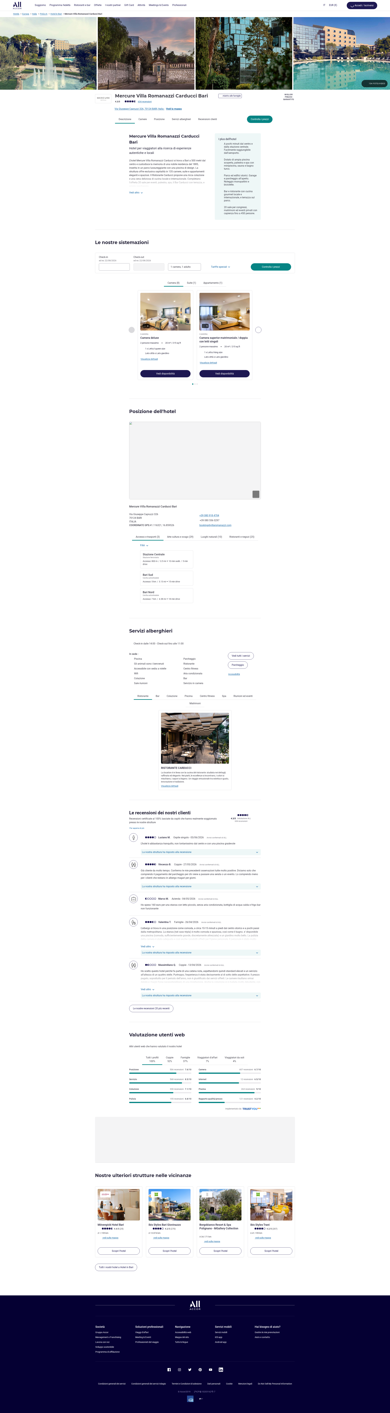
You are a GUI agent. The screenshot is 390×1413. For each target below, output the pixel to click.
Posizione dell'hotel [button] (152, 411)
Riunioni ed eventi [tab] (243, 696)
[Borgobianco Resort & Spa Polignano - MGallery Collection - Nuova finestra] (220, 1205)
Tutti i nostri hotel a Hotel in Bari (116, 1267)
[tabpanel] (195, 338)
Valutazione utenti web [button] (157, 1035)
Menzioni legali (245, 1383)
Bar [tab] (157, 696)
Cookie (229, 1383)
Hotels (16, 14)
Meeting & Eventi (143, 1337)
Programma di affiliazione (107, 1352)
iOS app (218, 1337)
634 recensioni (145, 101)
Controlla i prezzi (260, 119)
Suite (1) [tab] (191, 282)
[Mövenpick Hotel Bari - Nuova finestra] (119, 1205)
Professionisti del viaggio (147, 1342)
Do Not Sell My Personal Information (275, 1383)
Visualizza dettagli (169, 786)
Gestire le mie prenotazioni (267, 1332)
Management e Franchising (108, 1337)
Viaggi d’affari (142, 1332)
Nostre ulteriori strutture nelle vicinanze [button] (143, 1175)
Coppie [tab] (169, 1059)
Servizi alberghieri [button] (150, 631)
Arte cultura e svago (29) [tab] (180, 536)
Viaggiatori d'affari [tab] (207, 1059)
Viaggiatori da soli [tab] (234, 1059)
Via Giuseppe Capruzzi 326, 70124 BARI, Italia (139, 108)
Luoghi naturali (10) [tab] (211, 536)
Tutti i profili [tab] (152, 1059)
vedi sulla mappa (110, 1238)
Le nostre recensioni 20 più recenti (151, 1008)
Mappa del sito (182, 1337)
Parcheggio (238, 664)
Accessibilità (234, 674)
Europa (25, 14)
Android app (221, 1342)
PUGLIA (43, 14)
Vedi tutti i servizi (241, 655)
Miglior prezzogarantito (288, 97)
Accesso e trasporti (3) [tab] (148, 536)
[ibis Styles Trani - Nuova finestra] (271, 1205)
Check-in (107, 259)
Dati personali (213, 1383)
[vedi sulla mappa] (195, 460)
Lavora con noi (102, 1342)
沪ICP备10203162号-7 (204, 1391)
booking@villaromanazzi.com (215, 525)
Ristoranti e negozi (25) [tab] (241, 536)
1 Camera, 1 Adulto (181, 266)
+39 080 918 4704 (209, 515)
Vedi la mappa (174, 108)
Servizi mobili (221, 1332)
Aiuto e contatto (262, 1337)
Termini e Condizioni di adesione (187, 1383)
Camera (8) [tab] (174, 282)
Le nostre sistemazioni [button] (122, 242)
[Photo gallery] (195, 53)
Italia (34, 14)
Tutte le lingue (181, 1342)
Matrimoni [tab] (195, 703)
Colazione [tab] (172, 696)
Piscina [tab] (189, 696)
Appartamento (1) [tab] (212, 282)
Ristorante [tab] (142, 696)
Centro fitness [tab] (207, 696)
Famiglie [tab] (185, 1059)
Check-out (142, 259)
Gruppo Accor (101, 1332)
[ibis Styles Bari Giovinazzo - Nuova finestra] (170, 1205)
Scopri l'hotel (119, 1250)
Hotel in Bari (56, 14)
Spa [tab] (224, 696)
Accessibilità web (183, 1332)
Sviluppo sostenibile (104, 1347)
